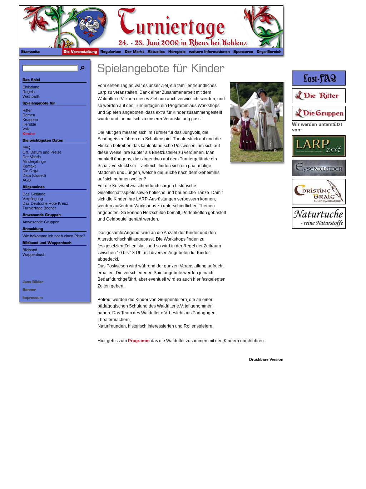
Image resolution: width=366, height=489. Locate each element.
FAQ (26, 147)
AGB (27, 180)
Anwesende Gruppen (41, 222)
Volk (26, 129)
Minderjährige (34, 161)
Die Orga (30, 171)
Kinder (29, 133)
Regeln (29, 91)
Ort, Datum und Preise (42, 152)
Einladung (31, 87)
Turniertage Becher (39, 208)
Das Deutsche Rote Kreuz (45, 203)
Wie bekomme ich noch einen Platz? (54, 236)
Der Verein (32, 157)
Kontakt (29, 166)
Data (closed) (34, 175)
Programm (139, 340)
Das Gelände (34, 194)
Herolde (29, 124)
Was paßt (31, 96)
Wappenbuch (34, 254)
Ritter (27, 110)
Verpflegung (33, 199)
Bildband (30, 250)
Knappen (30, 119)
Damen (29, 115)
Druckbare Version (266, 359)
